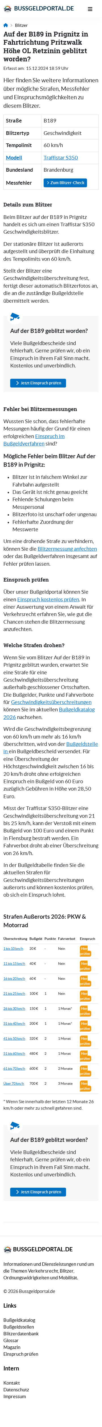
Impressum (14, 1396)
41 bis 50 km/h (14, 1038)
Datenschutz (16, 1389)
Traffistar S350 (61, 158)
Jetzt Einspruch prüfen (41, 383)
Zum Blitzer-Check (67, 182)
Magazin (11, 1347)
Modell (14, 158)
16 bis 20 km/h (14, 978)
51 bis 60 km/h (14, 1053)
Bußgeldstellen (18, 1326)
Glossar (11, 1340)
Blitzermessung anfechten (67, 549)
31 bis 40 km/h (14, 1023)
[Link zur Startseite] (5, 25)
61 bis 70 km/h (14, 1068)
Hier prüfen (85, 951)
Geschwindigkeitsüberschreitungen (51, 702)
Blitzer (21, 25)
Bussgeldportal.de (43, 8)
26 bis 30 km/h (14, 1008)
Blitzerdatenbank (21, 1333)
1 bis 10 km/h (13, 948)
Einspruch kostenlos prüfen (48, 599)
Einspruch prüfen (20, 1354)
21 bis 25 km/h (14, 993)
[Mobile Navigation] (93, 8)
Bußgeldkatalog (19, 1320)
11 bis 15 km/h (14, 963)
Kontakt (11, 1382)
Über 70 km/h (13, 1083)
